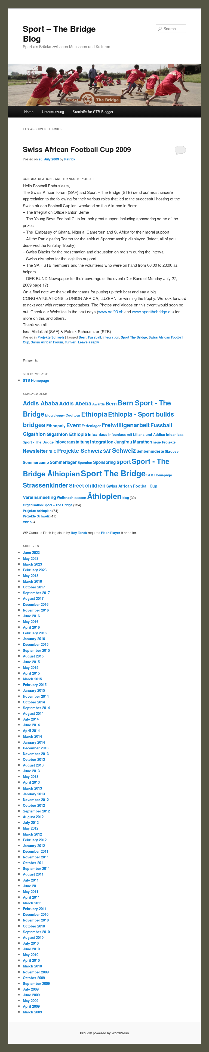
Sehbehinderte (150, 451)
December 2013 (35, 747)
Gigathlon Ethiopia (67, 434)
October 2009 (34, 977)
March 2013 (32, 788)
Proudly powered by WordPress (104, 1033)
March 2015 (32, 678)
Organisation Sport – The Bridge (47, 504)
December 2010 (35, 914)
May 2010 (30, 954)
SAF (107, 451)
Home (28, 111)
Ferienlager (91, 425)
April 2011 (31, 897)
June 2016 (31, 615)
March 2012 (32, 834)
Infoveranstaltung (71, 442)
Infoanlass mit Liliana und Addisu (136, 434)
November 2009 (36, 972)
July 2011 (31, 880)
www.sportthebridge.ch (152, 311)
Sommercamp (36, 462)
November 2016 (36, 610)
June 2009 (31, 994)
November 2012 (36, 799)
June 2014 (31, 724)
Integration (111, 337)
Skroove (172, 451)
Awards (98, 404)
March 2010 (32, 966)
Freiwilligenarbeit (126, 424)
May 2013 (30, 776)
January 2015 (34, 690)
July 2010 (31, 943)
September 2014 (36, 707)
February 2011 (35, 908)
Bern (82, 337)
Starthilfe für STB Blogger (93, 111)
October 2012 (34, 805)
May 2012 (30, 828)
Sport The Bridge (134, 337)
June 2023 (31, 552)
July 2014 (31, 719)
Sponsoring (104, 462)
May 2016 (30, 621)
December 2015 (35, 644)
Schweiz (124, 450)
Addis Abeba (75, 403)
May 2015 (30, 667)
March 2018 (32, 581)
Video (27, 521)
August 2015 (33, 656)
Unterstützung (53, 111)
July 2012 (31, 822)
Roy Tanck (79, 532)
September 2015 (36, 650)
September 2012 (36, 811)
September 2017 (36, 592)
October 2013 (34, 759)
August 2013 (33, 765)
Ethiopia (94, 413)
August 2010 (33, 937)
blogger (59, 415)
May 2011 (30, 891)
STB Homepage (36, 380)
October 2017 (34, 586)
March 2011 (32, 902)
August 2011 (33, 874)
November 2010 (36, 920)
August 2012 (33, 816)
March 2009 (32, 1011)
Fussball (94, 337)
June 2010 (31, 948)
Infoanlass (97, 434)
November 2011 (36, 856)
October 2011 (34, 862)
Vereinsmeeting (39, 497)
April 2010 (31, 960)
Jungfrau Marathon (133, 442)
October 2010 (34, 926)
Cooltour (73, 415)
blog (49, 415)
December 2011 (35, 851)
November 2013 (36, 753)
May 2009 (30, 1000)
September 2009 (36, 983)
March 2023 (32, 564)
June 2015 (31, 661)
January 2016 (34, 638)
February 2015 (35, 684)
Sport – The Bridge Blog (59, 33)
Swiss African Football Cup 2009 (77, 149)
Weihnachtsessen (71, 497)
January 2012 (34, 845)
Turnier (70, 342)
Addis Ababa (40, 403)
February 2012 (35, 839)
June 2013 (31, 770)
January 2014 (34, 742)
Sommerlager (63, 462)
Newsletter (35, 450)
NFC (52, 451)
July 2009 (31, 989)
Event (73, 425)
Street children (87, 485)
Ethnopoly (56, 425)
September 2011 (36, 868)
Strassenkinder (45, 484)
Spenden (85, 462)
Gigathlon (34, 433)
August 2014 (33, 713)
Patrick (69, 159)
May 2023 (30, 558)
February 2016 (35, 632)
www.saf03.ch (110, 311)
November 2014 (36, 696)
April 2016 (31, 627)
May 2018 (30, 575)
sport (123, 461)
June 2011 (31, 885)
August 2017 (33, 598)
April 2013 (31, 782)
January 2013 (34, 793)
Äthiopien (104, 496)
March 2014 (32, 736)
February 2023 (35, 569)
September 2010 (36, 931)
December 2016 (35, 604)
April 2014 (31, 730)
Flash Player (110, 532)
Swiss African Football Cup (131, 486)
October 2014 (34, 702)
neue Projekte (164, 442)
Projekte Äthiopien (37, 510)
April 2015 (31, 673)
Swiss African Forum (47, 342)
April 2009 (31, 1006)
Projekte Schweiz (51, 337)
